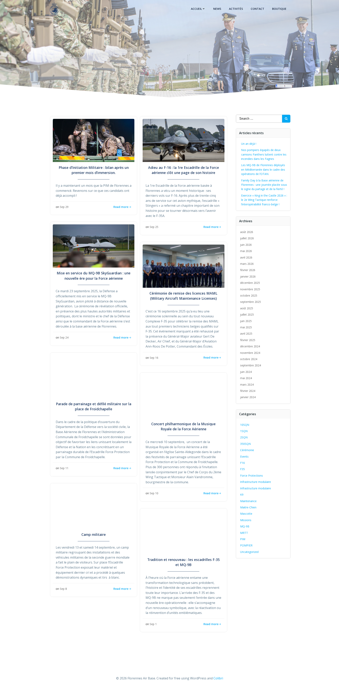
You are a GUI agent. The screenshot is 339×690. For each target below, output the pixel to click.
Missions (245, 520)
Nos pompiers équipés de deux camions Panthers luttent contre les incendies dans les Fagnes (263, 154)
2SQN (244, 437)
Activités (236, 9)
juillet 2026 (247, 238)
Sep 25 (154, 227)
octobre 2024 (248, 359)
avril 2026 (246, 257)
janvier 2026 (248, 276)
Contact (257, 9)
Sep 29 (64, 207)
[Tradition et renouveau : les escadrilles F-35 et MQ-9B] (183, 532)
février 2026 (247, 270)
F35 (242, 469)
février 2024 (247, 391)
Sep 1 (153, 624)
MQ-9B (244, 526)
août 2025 (246, 308)
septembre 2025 (250, 302)
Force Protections (251, 475)
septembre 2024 (250, 365)
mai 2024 (246, 378)
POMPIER (246, 545)
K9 (241, 494)
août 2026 (246, 232)
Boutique (279, 9)
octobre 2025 (248, 295)
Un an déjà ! (248, 144)
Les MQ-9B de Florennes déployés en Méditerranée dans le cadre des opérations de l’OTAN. (263, 169)
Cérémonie (247, 450)
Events (244, 456)
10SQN (244, 425)
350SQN (245, 444)
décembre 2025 (250, 283)
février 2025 (247, 340)
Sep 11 (64, 468)
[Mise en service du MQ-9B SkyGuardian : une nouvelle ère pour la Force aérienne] (93, 246)
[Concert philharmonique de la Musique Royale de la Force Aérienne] (183, 396)
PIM (242, 539)
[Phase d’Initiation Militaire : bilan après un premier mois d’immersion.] (93, 140)
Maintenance (248, 501)
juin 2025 (246, 321)
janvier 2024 (248, 397)
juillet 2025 (247, 314)
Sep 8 (63, 589)
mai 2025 (246, 327)
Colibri (218, 678)
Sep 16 (154, 358)
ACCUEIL (196, 9)
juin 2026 (246, 245)
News (217, 9)
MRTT (244, 533)
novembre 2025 (250, 289)
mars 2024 (247, 384)
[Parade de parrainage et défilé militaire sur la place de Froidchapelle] (93, 376)
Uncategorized (249, 552)
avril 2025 (246, 333)
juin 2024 (246, 372)
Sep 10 (154, 493)
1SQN (244, 431)
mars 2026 (247, 264)
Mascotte (246, 513)
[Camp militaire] (93, 507)
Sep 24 (64, 337)
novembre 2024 (250, 353)
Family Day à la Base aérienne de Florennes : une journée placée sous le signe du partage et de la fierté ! (264, 184)
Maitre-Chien (248, 507)
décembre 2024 (250, 346)
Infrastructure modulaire (255, 482)
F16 (242, 463)
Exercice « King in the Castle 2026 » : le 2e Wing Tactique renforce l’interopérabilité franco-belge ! (264, 200)
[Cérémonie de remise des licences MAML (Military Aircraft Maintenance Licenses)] (183, 266)
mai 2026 (246, 251)
